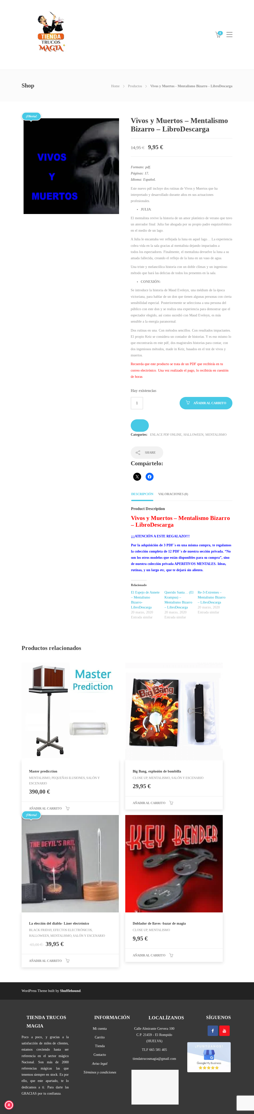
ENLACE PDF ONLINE (166, 434)
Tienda (100, 1046)
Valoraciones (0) (173, 494)
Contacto (100, 1055)
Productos (135, 86)
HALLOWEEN (193, 434)
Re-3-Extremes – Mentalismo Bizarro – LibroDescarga (211, 597)
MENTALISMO (215, 434)
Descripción (142, 494)
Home (115, 86)
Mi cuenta (100, 1028)
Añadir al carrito (209, 403)
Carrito (100, 1037)
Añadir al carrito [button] (45, 808)
